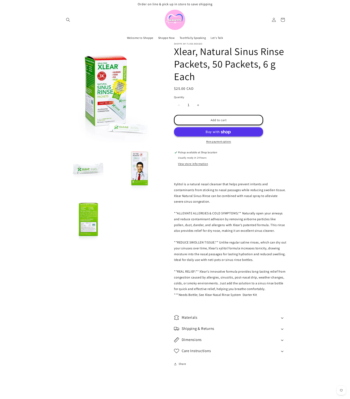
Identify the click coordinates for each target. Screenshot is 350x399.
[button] (68, 19)
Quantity (179, 97)
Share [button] (182, 364)
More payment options (218, 141)
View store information (193, 164)
